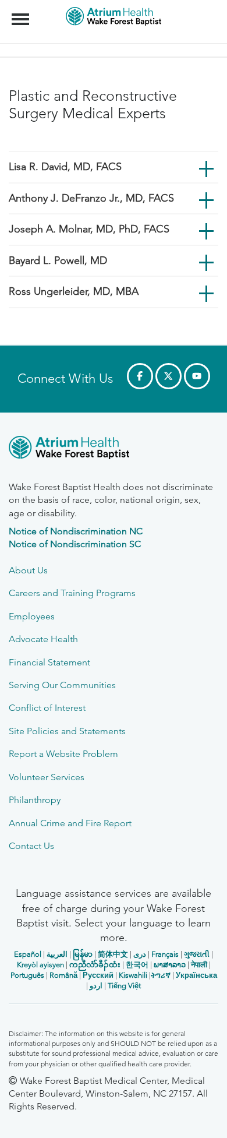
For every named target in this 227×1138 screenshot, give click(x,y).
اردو (96, 985)
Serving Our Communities (62, 684)
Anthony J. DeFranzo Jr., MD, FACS (91, 198)
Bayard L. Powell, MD (58, 260)
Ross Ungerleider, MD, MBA (74, 291)
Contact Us (31, 845)
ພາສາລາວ (170, 964)
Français (165, 954)
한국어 (137, 964)
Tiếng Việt (124, 985)
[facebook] (140, 376)
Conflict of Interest (47, 707)
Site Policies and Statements (67, 731)
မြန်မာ (83, 954)
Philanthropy (35, 799)
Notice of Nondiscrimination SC (75, 543)
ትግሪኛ (161, 975)
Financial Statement (49, 662)
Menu (22, 12)
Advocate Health (43, 638)
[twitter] (168, 376)
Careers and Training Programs (72, 592)
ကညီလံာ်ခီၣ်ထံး (94, 964)
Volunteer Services (46, 777)
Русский (98, 975)
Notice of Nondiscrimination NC (76, 531)
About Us (28, 570)
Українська (196, 975)
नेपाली (199, 964)
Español (27, 954)
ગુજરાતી (197, 954)
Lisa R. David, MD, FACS (65, 166)
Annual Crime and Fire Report (70, 823)
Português (27, 975)
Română (63, 975)
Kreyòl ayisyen (40, 964)
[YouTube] (197, 376)
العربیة (57, 954)
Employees (32, 616)
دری (139, 954)
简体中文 (113, 954)
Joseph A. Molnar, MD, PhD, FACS (89, 229)
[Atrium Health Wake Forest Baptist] (113, 449)
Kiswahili (133, 975)
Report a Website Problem (63, 753)
